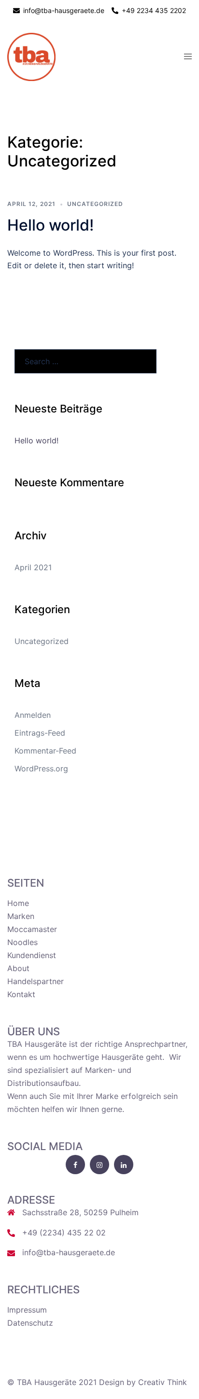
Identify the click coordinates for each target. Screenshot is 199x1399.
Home (18, 903)
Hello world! (50, 225)
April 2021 (33, 567)
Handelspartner (35, 981)
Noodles (22, 942)
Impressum (27, 1310)
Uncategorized (95, 203)
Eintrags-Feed (39, 733)
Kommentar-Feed (45, 750)
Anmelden (32, 715)
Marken (20, 916)
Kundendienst (31, 955)
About (18, 968)
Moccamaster (32, 929)
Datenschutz (30, 1323)
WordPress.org (41, 768)
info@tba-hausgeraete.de (68, 1252)
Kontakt (21, 994)
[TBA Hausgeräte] (31, 56)
